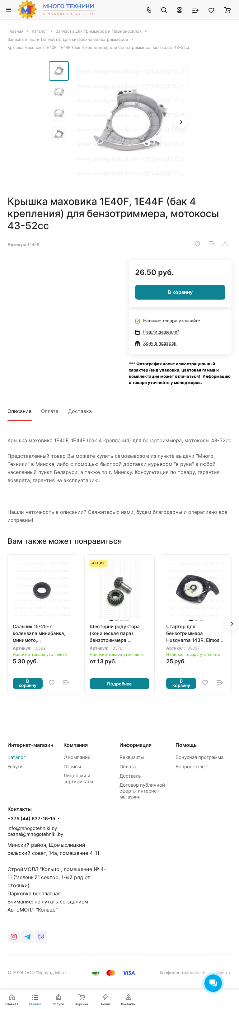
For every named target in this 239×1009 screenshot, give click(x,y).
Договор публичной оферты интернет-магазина (142, 791)
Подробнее (119, 683)
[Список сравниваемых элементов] (195, 10)
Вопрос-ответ (191, 767)
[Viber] (41, 937)
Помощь (186, 745)
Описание (19, 411)
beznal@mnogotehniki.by (35, 834)
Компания (75, 745)
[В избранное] (197, 243)
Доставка (80, 411)
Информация (136, 745)
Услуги (15, 767)
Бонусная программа (199, 757)
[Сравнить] (211, 243)
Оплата (50, 411)
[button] (181, 122)
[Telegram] (27, 937)
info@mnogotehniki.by (32, 828)
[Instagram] (13, 937)
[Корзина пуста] (227, 10)
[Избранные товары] (211, 10)
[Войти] (179, 10)
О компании (77, 757)
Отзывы (72, 767)
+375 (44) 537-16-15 (31, 819)
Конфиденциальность (182, 972)
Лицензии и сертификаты (78, 778)
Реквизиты (132, 757)
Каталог (16, 757)
